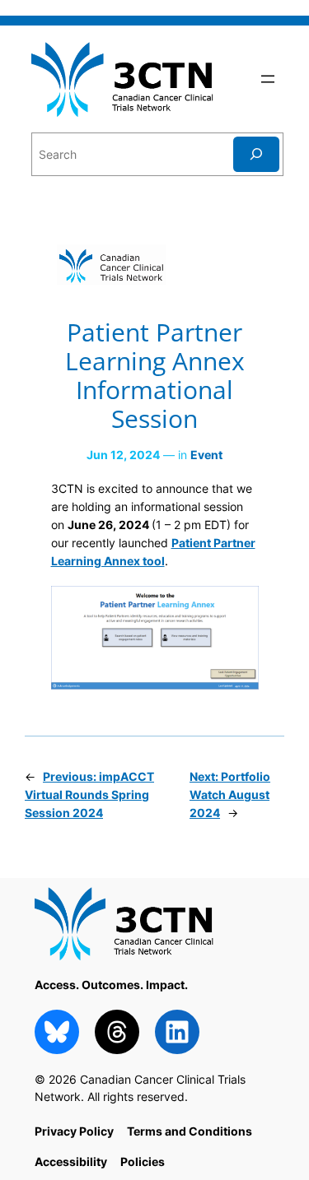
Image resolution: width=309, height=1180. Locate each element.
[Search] (256, 154)
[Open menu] (268, 79)
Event (206, 455)
